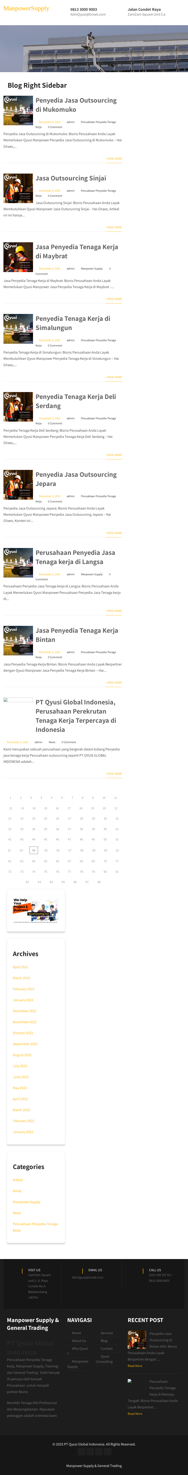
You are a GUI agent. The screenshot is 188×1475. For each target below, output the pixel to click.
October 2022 (23, 1033)
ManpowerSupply (26, 8)
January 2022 (23, 1131)
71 (117, 861)
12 (10, 808)
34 (33, 829)
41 (117, 829)
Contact (107, 1348)
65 (45, 861)
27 (69, 818)
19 (92, 808)
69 (93, 861)
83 (39, 882)
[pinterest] (107, 1451)
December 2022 (24, 1011)
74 (33, 872)
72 (9, 872)
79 (93, 872)
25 (45, 818)
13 (22, 808)
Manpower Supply (92, 268)
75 (45, 872)
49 (93, 839)
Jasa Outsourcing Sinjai (71, 178)
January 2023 (23, 1000)
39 (93, 829)
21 (116, 808)
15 (45, 808)
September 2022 (25, 1043)
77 (69, 872)
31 (117, 818)
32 (9, 829)
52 (9, 850)
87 (87, 882)
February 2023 (23, 989)
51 (117, 839)
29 (93, 818)
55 (46, 850)
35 (45, 829)
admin (71, 122)
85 (63, 882)
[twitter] (90, 1451)
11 (115, 798)
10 (103, 798)
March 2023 (21, 978)
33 (21, 829)
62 (9, 861)
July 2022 (20, 1065)
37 (69, 829)
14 (34, 808)
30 (105, 818)
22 (9, 818)
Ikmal (17, 1191)
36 (57, 829)
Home (76, 1332)
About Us (79, 1340)
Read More (135, 1366)
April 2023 (20, 967)
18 (80, 808)
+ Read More (113, 159)
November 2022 (25, 1022)
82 (27, 882)
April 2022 (20, 1098)
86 (75, 882)
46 (57, 839)
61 (117, 850)
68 (81, 861)
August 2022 (22, 1054)
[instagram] (99, 1451)
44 (33, 839)
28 (81, 818)
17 (69, 808)
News (52, 742)
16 (57, 808)
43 (21, 839)
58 (81, 850)
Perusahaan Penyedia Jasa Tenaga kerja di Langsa (75, 557)
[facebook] (81, 1451)
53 (21, 850)
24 (33, 818)
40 (105, 829)
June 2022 (21, 1076)
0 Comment (55, 127)
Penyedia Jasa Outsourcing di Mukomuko (76, 104)
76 (57, 872)
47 (69, 839)
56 (58, 850)
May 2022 (20, 1087)
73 (21, 872)
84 (51, 882)
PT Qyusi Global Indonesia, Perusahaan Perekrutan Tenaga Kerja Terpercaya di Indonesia (76, 715)
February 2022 (23, 1120)
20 (104, 808)
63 (21, 861)
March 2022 (21, 1109)
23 (21, 818)
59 (93, 850)
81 (117, 872)
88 (99, 882)
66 (57, 861)
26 (57, 818)
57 (70, 850)
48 (81, 839)
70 (105, 861)
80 (105, 872)
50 (105, 839)
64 (33, 861)
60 (105, 850)
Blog (104, 1340)
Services (107, 1332)
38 (81, 829)
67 (69, 861)
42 (9, 839)
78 (81, 872)
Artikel (18, 1180)
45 (45, 839)
